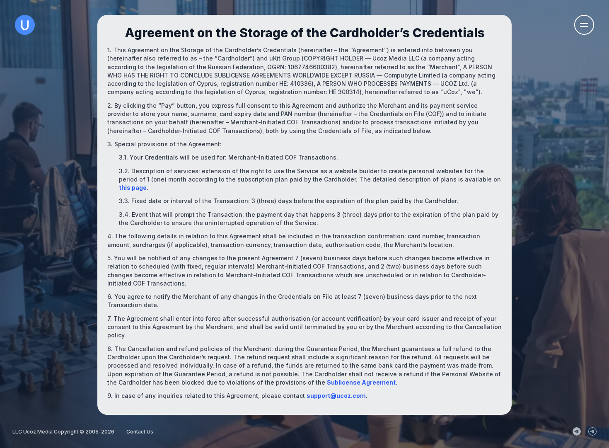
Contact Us (139, 432)
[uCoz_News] (577, 431)
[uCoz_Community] (592, 431)
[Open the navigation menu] (584, 25)
